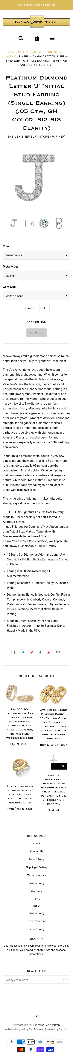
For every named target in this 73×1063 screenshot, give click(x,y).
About (36, 843)
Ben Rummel (36, 1029)
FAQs (37, 899)
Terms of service (36, 875)
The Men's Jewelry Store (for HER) (37, 136)
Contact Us (36, 851)
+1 (48, 652)
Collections (27, 52)
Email (58, 652)
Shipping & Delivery (37, 867)
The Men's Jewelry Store (46, 1025)
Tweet (22, 652)
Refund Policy (37, 859)
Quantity (29, 308)
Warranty (36, 891)
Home (12, 52)
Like (14, 652)
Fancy (40, 652)
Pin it (31, 652)
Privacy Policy (36, 883)
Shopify (63, 1029)
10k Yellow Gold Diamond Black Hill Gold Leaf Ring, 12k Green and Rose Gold (20, 794)
